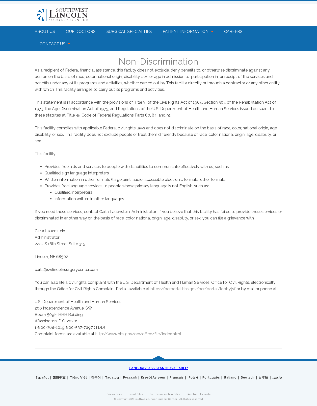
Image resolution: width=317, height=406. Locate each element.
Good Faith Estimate (199, 394)
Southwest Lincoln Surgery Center (71, 15)
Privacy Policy (114, 394)
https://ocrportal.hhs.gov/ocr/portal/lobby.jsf (193, 289)
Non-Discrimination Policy (165, 394)
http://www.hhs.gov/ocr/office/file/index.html (138, 334)
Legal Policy (136, 394)
